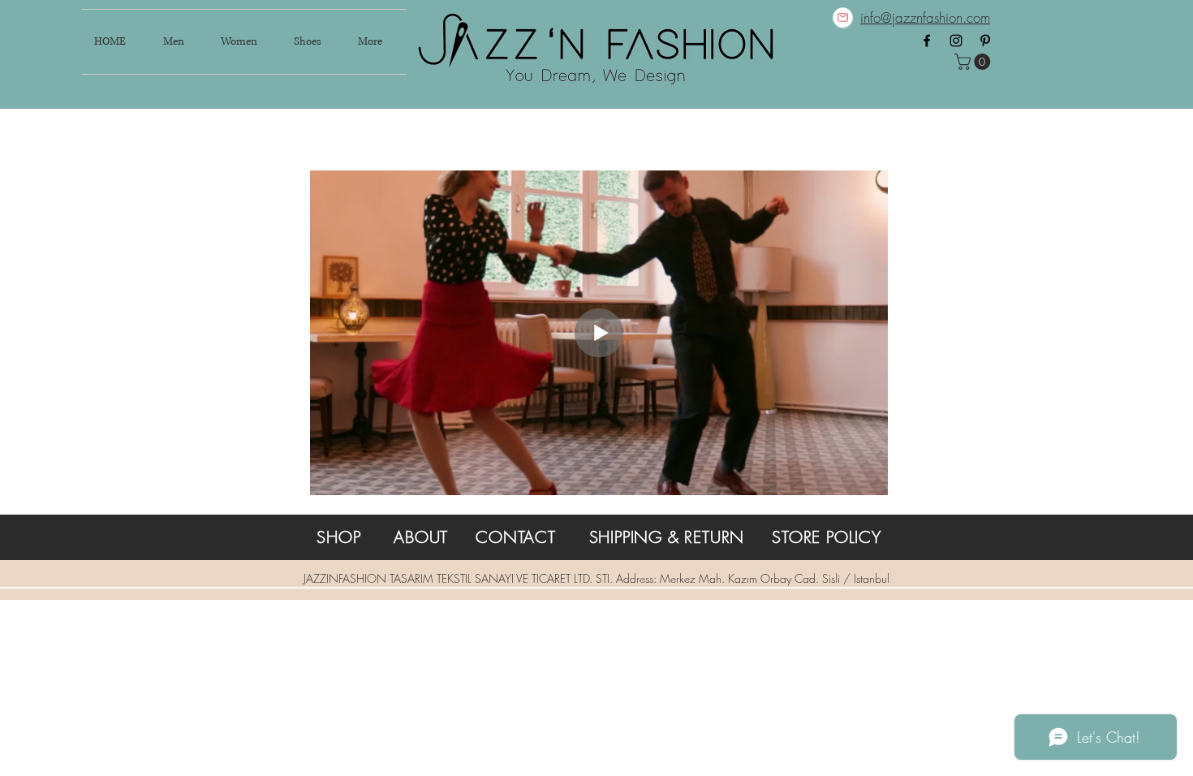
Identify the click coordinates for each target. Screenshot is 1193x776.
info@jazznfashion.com (925, 17)
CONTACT (516, 537)
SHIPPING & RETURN (667, 537)
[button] (974, 62)
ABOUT (421, 537)
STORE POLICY (826, 537)
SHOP (338, 537)
